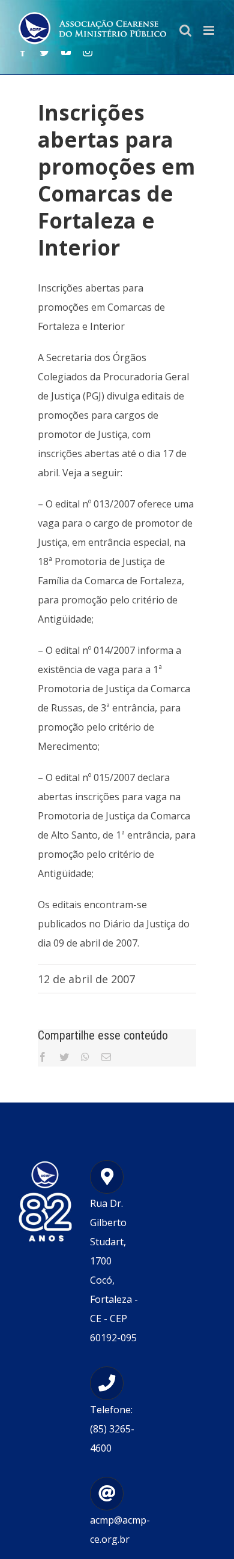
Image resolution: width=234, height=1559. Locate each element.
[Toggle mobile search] (185, 30)
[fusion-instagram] (87, 51)
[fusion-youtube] (66, 51)
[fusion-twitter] (44, 51)
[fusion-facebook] (23, 51)
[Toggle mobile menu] (209, 30)
